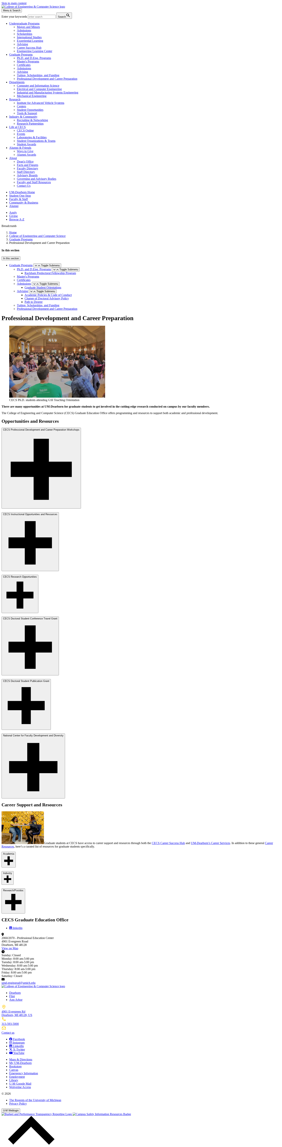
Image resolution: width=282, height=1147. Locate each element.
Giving (13, 216)
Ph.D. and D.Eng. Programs (34, 58)
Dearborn (15, 992)
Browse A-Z (16, 219)
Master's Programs (28, 61)
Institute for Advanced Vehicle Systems (40, 102)
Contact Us (24, 185)
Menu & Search (11, 10)
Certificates (24, 65)
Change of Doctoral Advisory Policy (47, 298)
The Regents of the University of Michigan (35, 1100)
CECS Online (25, 130)
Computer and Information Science (38, 85)
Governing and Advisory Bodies (36, 178)
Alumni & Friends (20, 147)
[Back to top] (30, 1143)
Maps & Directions (20, 1059)
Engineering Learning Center (34, 51)
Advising (22, 44)
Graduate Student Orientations (43, 287)
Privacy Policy (18, 1103)
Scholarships (24, 33)
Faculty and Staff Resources (34, 182)
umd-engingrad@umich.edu (18, 982)
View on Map (10, 948)
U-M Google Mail (20, 1083)
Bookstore (15, 1066)
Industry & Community (23, 116)
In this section (11, 258)
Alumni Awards (26, 154)
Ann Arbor (15, 999)
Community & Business (23, 202)
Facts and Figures (27, 165)
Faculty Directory (27, 168)
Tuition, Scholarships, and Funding (38, 75)
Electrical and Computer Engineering (39, 89)
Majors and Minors (28, 27)
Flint (12, 996)
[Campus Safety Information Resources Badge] (102, 1114)
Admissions (24, 30)
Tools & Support (27, 113)
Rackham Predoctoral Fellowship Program (50, 273)
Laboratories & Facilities (32, 137)
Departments (17, 82)
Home (13, 232)
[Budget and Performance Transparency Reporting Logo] (37, 1114)
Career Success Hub (29, 47)
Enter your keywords (15, 16)
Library (13, 1080)
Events (21, 134)
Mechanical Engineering (31, 96)
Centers (21, 106)
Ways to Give (25, 151)
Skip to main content (14, 3)
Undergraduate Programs (24, 23)
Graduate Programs (21, 54)
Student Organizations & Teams (36, 140)
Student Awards (26, 144)
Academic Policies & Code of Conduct (48, 295)
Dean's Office (25, 161)
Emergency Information (23, 1073)
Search (64, 15)
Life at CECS (17, 127)
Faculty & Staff (18, 199)
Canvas (13, 1069)
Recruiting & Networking (32, 120)
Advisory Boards (27, 175)
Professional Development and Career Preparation (47, 78)
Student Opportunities (30, 109)
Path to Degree (34, 301)
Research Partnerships (30, 123)
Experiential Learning (30, 40)
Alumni (13, 206)
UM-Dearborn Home (22, 192)
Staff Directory (26, 171)
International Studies (29, 37)
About (13, 158)
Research (14, 99)
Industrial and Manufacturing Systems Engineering (47, 92)
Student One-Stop (20, 195)
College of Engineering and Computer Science (37, 236)
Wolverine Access (20, 1087)
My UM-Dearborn (20, 1063)
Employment (17, 1076)
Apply (13, 212)
